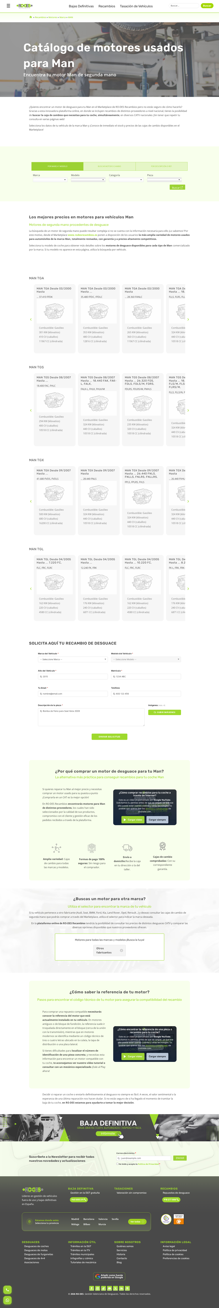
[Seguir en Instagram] (97, 1288)
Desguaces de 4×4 (34, 1258)
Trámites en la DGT (80, 1246)
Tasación (136, 6)
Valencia (103, 1218)
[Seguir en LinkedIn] (121, 1288)
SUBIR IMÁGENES (166, 712)
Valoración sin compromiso (131, 1192)
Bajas (81, 6)
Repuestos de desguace (176, 1192)
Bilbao (86, 1224)
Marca (62, 17)
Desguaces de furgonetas (38, 1254)
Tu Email (43, 688)
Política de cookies (173, 1254)
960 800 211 (78, 1199)
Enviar (180, 1158)
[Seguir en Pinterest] (127, 1288)
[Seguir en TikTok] (103, 1288)
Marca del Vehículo (48, 653)
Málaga (75, 1224)
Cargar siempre (157, 819)
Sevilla (115, 1218)
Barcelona (88, 1218)
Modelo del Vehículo (122, 653)
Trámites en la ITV (80, 1250)
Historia (121, 1254)
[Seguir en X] (115, 1288)
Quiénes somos (125, 1246)
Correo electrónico (126, 1153)
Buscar (207, 5)
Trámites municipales (82, 1254)
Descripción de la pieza (50, 705)
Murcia (102, 1224)
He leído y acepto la (139, 1164)
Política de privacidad (175, 1250)
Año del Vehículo (47, 671)
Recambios (106, 6)
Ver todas (137, 1221)
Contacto (122, 1258)
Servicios (122, 1250)
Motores (52, 17)
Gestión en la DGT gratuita (85, 1192)
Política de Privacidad (148, 1164)
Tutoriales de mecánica (83, 1262)
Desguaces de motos (36, 1250)
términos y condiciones (156, 808)
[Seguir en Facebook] (91, 1288)
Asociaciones (31, 1262)
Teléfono (115, 688)
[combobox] (50, 179)
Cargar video (135, 819)
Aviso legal (169, 1246)
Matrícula (116, 671)
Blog (119, 1262)
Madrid (75, 1218)
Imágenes (156, 705)
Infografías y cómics (81, 1258)
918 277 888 (170, 1199)
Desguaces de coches (36, 1246)
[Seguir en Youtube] (109, 1288)
